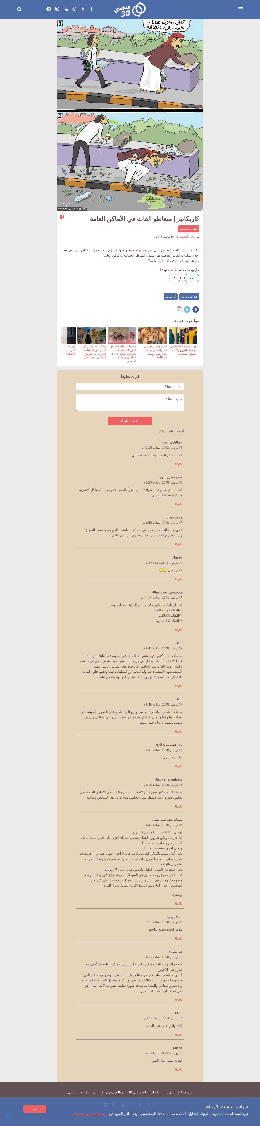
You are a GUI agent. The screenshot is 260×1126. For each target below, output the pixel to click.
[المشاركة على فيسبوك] (195, 309)
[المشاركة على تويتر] (187, 309)
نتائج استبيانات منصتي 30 (144, 1092)
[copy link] (179, 310)
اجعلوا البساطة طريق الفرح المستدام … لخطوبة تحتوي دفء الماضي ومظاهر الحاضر (123, 354)
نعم (34, 1109)
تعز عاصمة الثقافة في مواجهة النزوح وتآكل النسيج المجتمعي (183, 350)
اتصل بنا (170, 1092)
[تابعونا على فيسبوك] (91, 9)
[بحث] (19, 9)
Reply (178, 464)
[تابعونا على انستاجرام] (57, 9)
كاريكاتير (170, 296)
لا (175, 278)
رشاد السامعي (187, 236)
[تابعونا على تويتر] (83, 9)
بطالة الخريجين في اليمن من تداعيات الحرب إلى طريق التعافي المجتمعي (94, 352)
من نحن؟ (186, 1092)
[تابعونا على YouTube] (65, 9)
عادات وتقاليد (189, 296)
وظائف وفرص (114, 1092)
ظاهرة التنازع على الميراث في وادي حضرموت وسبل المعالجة (155, 352)
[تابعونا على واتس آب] (74, 9)
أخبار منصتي (75, 1092)
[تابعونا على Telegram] (48, 9)
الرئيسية (94, 1092)
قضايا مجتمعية (189, 229)
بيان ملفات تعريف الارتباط (90, 1114)
